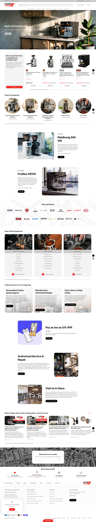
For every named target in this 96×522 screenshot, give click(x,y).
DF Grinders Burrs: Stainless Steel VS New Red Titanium (81, 427)
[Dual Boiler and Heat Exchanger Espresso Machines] (48, 106)
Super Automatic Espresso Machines (12, 116)
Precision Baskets (77, 259)
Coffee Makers (49, 8)
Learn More (21, 373)
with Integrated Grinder (18, 263)
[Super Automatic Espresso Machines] (12, 106)
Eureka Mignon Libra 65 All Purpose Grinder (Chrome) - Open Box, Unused (50, 74)
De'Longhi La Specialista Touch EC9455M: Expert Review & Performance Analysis (35, 428)
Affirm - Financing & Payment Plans (34, 500)
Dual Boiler (18, 259)
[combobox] (46, 5)
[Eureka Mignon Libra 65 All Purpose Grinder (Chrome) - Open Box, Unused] (50, 60)
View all (89, 413)
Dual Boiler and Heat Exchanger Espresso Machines (47, 117)
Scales (77, 261)
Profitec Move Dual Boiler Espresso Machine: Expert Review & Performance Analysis (14, 428)
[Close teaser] (53, 518)
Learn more (16, 0)
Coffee (43, 8)
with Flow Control (18, 270)
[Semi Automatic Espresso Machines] (30, 106)
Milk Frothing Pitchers (77, 256)
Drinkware (77, 270)
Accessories (60, 8)
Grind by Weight (48, 261)
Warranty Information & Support (55, 500)
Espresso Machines (31, 8)
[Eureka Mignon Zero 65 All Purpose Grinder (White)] (33, 60)
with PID (18, 265)
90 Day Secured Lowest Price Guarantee (35, 496)
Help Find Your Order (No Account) (56, 498)
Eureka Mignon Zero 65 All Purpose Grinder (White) (33, 73)
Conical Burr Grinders (48, 265)
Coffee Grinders (65, 115)
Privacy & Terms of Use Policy (33, 503)
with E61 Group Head (18, 268)
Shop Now (8, 33)
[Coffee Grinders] (66, 106)
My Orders (51, 496)
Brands (54, 8)
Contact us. (37, 477)
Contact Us (51, 492)
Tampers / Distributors (77, 254)
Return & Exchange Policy (32, 494)
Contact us (73, 500)
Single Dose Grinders (48, 259)
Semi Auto (18, 256)
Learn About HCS (40, 309)
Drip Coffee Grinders (48, 256)
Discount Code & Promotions (10, 492)
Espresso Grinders (48, 254)
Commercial (51, 503)
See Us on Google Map (70, 304)
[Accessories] (83, 106)
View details (33, 85)
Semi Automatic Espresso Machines (30, 116)
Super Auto (18, 254)
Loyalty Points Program (31, 498)
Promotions (66, 8)
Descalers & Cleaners (77, 268)
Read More (49, 338)
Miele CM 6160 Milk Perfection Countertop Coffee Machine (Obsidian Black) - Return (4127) (83, 74)
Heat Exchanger (18, 261)
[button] (89, 5)
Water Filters (77, 265)
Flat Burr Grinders (48, 263)
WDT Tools (77, 263)
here (79, 476)
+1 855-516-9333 (72, 495)
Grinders (38, 8)
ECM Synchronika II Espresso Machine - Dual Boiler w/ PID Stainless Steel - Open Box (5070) (67, 74)
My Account (51, 494)
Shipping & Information (31, 492)
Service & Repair (80, 0)
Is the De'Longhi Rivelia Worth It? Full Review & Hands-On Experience (58, 427)
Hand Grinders (48, 268)
